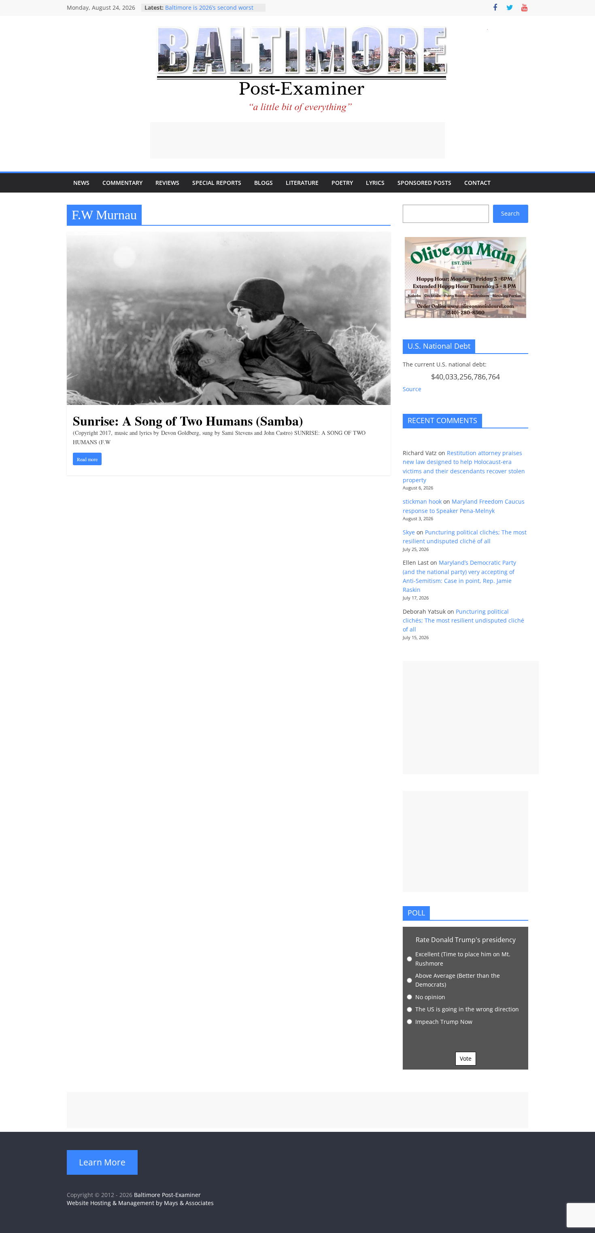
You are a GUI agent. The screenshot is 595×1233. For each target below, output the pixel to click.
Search (510, 213)
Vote (466, 1058)
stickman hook (422, 501)
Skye (409, 532)
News (81, 182)
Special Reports (216, 182)
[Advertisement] (297, 140)
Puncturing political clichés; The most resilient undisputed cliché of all (463, 620)
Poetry (342, 182)
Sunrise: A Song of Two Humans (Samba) (188, 420)
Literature (302, 182)
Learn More (102, 1162)
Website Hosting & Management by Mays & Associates (140, 1203)
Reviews (167, 182)
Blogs (263, 182)
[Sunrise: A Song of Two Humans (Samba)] (229, 236)
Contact (477, 182)
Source (412, 389)
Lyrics (375, 182)
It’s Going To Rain (188, 7)
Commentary (122, 182)
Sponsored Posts (424, 182)
